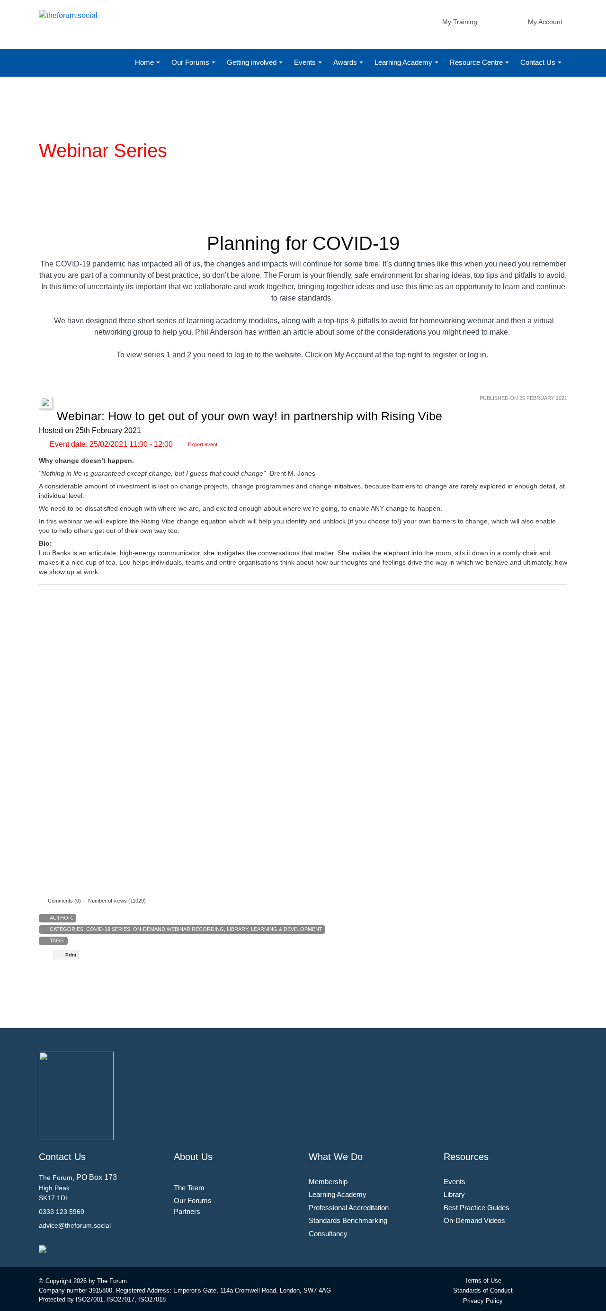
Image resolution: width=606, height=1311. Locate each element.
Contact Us (538, 62)
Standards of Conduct (483, 1290)
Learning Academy (404, 62)
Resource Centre (477, 62)
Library (237, 929)
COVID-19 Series (108, 929)
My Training (459, 22)
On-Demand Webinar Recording (178, 929)
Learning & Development (286, 929)
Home (145, 62)
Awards (346, 62)
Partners (187, 1211)
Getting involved (252, 62)
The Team (189, 1188)
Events (306, 62)
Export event (202, 444)
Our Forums (191, 62)
